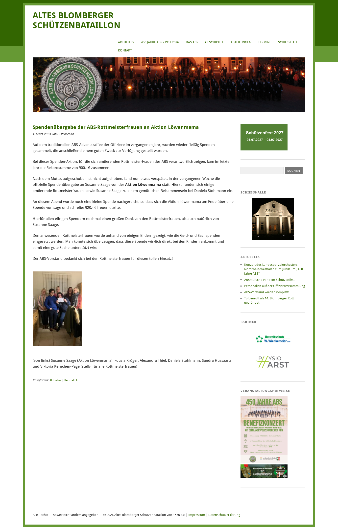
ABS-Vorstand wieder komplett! (266, 292)
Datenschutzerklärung (224, 515)
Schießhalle (288, 42)
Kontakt (125, 50)
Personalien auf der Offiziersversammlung (274, 286)
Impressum (196, 515)
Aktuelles (126, 42)
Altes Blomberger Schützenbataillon (77, 20)
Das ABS (192, 42)
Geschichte (214, 42)
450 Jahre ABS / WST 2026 (160, 42)
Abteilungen (241, 42)
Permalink (71, 380)
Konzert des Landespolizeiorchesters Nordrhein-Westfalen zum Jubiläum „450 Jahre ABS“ (273, 269)
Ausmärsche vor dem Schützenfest (269, 280)
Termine (264, 42)
